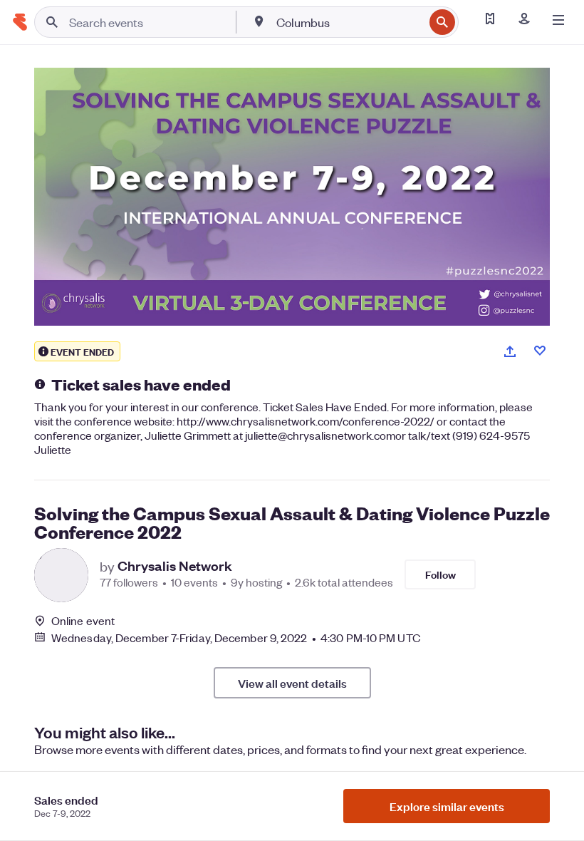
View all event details (292, 683)
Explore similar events (447, 806)
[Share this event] (510, 351)
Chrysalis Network (175, 565)
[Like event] (540, 351)
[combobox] (348, 22)
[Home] (19, 22)
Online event (83, 621)
